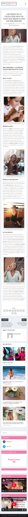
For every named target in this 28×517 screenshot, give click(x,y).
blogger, (10, 128)
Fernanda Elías (11, 23)
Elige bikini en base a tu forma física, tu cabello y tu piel (13, 382)
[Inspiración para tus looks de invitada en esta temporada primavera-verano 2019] (14, 413)
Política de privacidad (12, 515)
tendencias (9, 185)
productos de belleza (20, 244)
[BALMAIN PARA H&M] (14, 354)
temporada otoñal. (17, 75)
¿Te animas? (21, 299)
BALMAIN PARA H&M (8, 362)
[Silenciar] (22, 491)
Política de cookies (22, 515)
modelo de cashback (18, 291)
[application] (14, 485)
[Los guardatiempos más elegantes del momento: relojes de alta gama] (14, 393)
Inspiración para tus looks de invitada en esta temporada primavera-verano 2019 (13, 423)
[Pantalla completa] (24, 491)
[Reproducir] (3, 491)
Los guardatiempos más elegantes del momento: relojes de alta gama (12, 402)
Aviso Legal (4, 515)
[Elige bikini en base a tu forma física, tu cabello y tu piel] (14, 373)
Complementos (15, 25)
